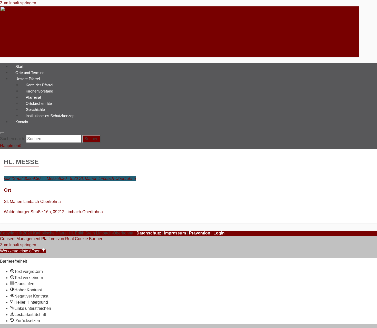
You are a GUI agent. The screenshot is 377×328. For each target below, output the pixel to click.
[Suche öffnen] (2, 133)
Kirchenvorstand (39, 91)
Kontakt (21, 121)
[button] (23, 251)
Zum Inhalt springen (18, 3)
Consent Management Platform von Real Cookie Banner (51, 239)
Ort (7, 190)
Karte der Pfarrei (39, 85)
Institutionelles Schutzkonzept (50, 115)
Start (19, 66)
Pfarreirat (33, 97)
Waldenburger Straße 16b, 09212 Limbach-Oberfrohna (53, 212)
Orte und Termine (29, 72)
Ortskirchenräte (39, 103)
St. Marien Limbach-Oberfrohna (32, 201)
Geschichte (35, 109)
